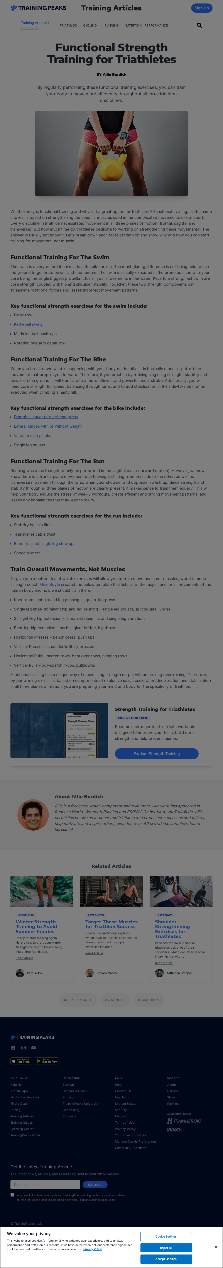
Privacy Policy (92, 1249)
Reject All (166, 1247)
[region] (111, 1247)
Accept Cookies (166, 1259)
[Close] (216, 1247)
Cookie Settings (166, 1236)
